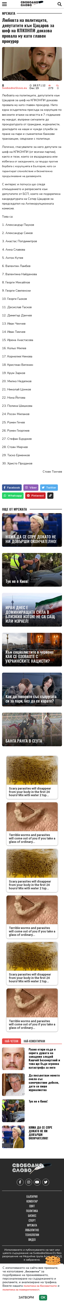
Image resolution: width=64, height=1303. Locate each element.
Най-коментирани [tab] (34, 1041)
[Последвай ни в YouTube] (37, 1182)
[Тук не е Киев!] (32, 570)
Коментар (32, 1201)
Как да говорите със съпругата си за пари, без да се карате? (30, 698)
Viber (33, 488)
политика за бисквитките (40, 1286)
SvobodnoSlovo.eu (14, 88)
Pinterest (37, 496)
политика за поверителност (21, 1290)
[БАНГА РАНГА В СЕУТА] (32, 729)
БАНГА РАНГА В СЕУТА (23, 740)
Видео (32, 1240)
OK (43, 1297)
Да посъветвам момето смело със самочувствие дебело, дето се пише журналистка (44, 1082)
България (32, 1196)
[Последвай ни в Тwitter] (45, 1182)
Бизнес (32, 1216)
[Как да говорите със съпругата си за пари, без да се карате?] (32, 689)
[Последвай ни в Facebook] (20, 1182)
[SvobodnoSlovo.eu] (32, 1169)
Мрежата (8, 13)
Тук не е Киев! (17, 581)
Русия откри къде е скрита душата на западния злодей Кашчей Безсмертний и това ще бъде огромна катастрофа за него (44, 1058)
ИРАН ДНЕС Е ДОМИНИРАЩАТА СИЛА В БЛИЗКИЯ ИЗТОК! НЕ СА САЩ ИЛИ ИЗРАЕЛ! (30, 614)
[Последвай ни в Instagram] (28, 1182)
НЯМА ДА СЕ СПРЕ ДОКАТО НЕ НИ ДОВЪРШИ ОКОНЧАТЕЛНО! (30, 538)
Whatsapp (15, 496)
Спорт (32, 1220)
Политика (32, 1211)
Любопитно (32, 1230)
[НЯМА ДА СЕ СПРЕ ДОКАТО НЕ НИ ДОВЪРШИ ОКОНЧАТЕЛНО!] (32, 530)
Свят (32, 1206)
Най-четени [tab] (11, 1041)
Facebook (13, 488)
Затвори (26, 1297)
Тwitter (51, 488)
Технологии (32, 1235)
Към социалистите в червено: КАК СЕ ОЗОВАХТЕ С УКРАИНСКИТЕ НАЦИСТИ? (29, 656)
